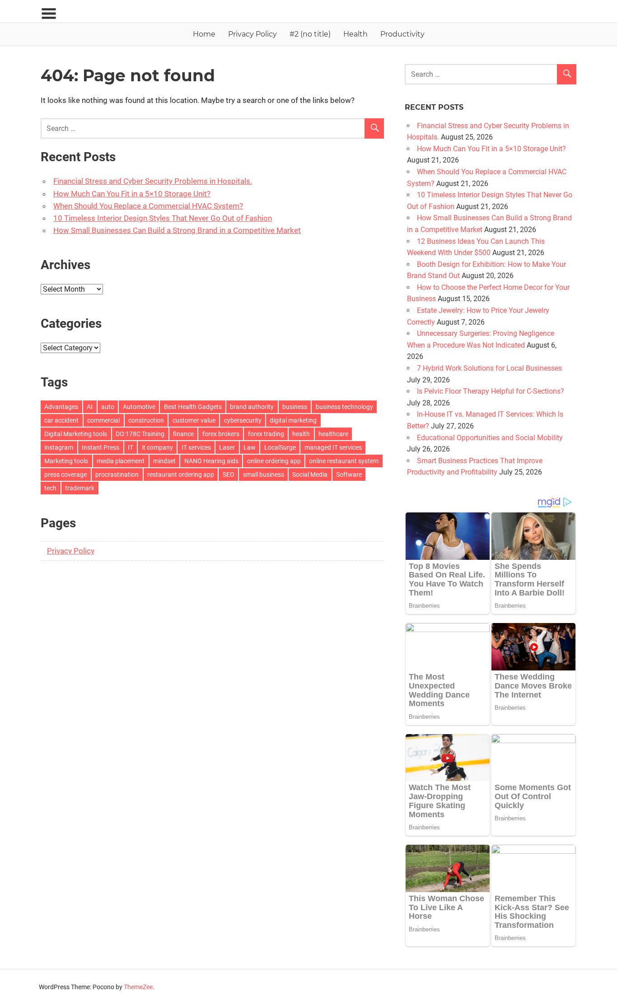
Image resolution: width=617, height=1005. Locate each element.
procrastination (117, 474)
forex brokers (220, 433)
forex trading (266, 433)
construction (146, 420)
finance (183, 433)
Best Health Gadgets (193, 406)
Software (349, 474)
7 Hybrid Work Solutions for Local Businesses (489, 368)
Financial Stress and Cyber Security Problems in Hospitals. (152, 181)
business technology (344, 406)
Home (204, 34)
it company (157, 447)
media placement (121, 461)
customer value (194, 420)
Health (355, 34)
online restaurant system (344, 461)
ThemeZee (138, 987)
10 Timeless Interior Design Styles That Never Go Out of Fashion (162, 218)
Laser (227, 447)
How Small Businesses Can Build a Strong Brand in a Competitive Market (177, 230)
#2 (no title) (310, 34)
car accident (61, 420)
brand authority (252, 406)
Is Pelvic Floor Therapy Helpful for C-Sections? (490, 391)
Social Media (309, 474)
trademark (79, 488)
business (294, 406)
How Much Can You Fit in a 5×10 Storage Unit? (131, 193)
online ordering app (274, 461)
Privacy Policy (252, 34)
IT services (196, 447)
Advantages (61, 406)
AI (90, 406)
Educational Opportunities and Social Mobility (490, 437)
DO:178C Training (140, 433)
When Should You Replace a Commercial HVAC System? (148, 205)
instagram (58, 447)
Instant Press (100, 447)
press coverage (65, 474)
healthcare (333, 433)
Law (249, 447)
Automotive (139, 406)
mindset (164, 461)
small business (263, 474)
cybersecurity (243, 420)
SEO (228, 474)
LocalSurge (280, 447)
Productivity (402, 34)
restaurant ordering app (180, 474)
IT (130, 447)
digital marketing (293, 420)
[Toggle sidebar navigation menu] (49, 14)
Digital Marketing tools (75, 433)
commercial (103, 420)
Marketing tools (66, 461)
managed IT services (333, 447)
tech (50, 488)
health (301, 433)
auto (107, 406)
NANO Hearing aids (211, 461)
